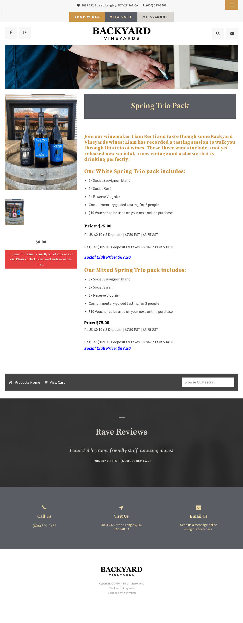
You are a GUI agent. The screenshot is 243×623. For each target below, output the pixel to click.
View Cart (57, 382)
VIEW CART (121, 17)
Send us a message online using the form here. (198, 527)
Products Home (27, 382)
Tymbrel (131, 592)
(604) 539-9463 (156, 5)
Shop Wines (87, 17)
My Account (155, 17)
